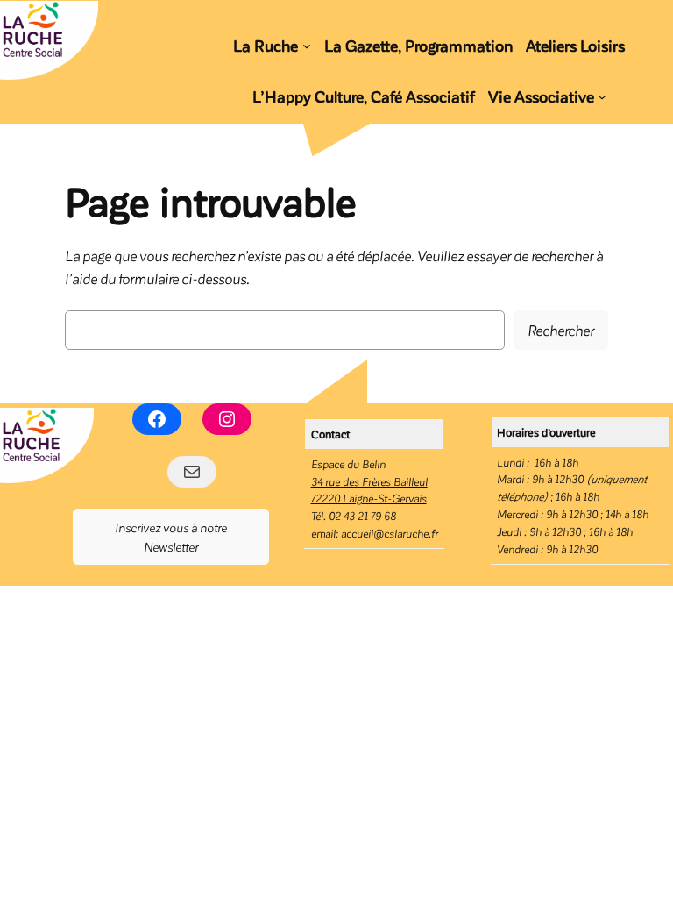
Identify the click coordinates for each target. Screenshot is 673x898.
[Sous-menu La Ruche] (306, 44)
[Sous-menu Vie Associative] (602, 96)
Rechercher (561, 330)
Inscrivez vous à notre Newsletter (171, 536)
